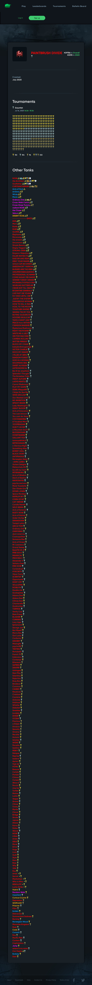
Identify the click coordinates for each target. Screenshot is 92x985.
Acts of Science (19, 510)
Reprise (16, 756)
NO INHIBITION (19, 400)
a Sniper (16, 724)
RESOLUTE (17, 884)
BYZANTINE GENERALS (22, 291)
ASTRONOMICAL (20, 368)
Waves (15, 831)
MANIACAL (17, 556)
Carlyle (15, 772)
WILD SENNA (18, 507)
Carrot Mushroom (20, 384)
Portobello (17, 652)
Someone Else (18, 539)
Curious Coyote (19, 898)
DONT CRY (17, 582)
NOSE (15, 834)
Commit (16, 933)
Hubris (15, 890)
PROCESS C (17, 558)
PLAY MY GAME (19, 387)
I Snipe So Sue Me (20, 392)
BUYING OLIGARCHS (21, 315)
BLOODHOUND (19, 433)
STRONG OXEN (19, 251)
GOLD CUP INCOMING (22, 264)
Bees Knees (17, 614)
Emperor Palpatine (20, 253)
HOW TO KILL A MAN (21, 304)
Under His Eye (18, 518)
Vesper (15, 799)
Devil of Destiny (19, 478)
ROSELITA (16, 588)
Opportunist (18, 580)
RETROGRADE (18, 443)
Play (24, 6)
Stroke (15, 818)
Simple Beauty (19, 245)
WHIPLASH (17, 903)
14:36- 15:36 (29, 111)
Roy (14, 935)
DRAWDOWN (18, 521)
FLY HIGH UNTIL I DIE (21, 296)
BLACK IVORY (18, 454)
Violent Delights (19, 465)
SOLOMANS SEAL (20, 363)
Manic (15, 197)
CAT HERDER (18, 502)
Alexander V (18, 561)
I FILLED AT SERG (20, 355)
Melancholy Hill (19, 467)
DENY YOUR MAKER (21, 261)
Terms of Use (64, 980)
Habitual (16, 703)
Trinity (15, 807)
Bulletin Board (79, 6)
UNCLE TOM (17, 526)
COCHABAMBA (19, 419)
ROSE (15, 178)
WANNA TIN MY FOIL (21, 312)
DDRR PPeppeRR (19, 390)
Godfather (17, 184)
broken (15, 911)
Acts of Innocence (20, 411)
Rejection (16, 678)
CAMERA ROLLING (20, 339)
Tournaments (59, 6)
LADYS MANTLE (19, 382)
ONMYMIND (17, 531)
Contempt (17, 660)
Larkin (15, 796)
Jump (15, 946)
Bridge (15, 815)
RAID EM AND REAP (21, 259)
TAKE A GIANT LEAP (21, 320)
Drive (15, 847)
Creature (16, 695)
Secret (15, 876)
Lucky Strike (17, 887)
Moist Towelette (19, 486)
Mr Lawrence (18, 545)
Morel (15, 844)
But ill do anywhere (21, 371)
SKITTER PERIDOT (20, 342)
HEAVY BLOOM (19, 408)
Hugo (15, 850)
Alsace (15, 823)
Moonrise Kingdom (21, 924)
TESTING (16, 649)
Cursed (15, 780)
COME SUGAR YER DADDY (24, 277)
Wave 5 (16, 783)
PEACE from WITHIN (21, 323)
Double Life (17, 590)
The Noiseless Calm (21, 376)
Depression (17, 900)
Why (14, 866)
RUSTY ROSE (18, 513)
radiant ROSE (18, 208)
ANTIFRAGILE (18, 457)
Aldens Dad (17, 598)
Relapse (16, 753)
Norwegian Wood (20, 922)
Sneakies (16, 711)
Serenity (16, 729)
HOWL (15, 767)
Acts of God (18, 189)
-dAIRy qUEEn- (19, 462)
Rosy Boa (16, 681)
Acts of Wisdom (19, 475)
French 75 (16, 655)
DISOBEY (16, 641)
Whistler (16, 705)
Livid (14, 852)
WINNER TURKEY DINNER (23, 280)
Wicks (15, 194)
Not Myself (17, 630)
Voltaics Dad (18, 564)
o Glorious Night (19, 446)
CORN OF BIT (18, 499)
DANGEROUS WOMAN (22, 302)
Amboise (16, 700)
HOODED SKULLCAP (21, 318)
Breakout (16, 684)
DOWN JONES (19, 491)
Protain (15, 775)
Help (28, 980)
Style (14, 858)
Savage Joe (18, 628)
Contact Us (38, 980)
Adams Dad (17, 596)
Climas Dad (17, 601)
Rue (14, 871)
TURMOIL (16, 609)
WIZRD (15, 743)
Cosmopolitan (19, 537)
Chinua (15, 777)
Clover (15, 812)
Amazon (16, 727)
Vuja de (16, 764)
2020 (77, 55)
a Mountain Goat (20, 430)
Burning (16, 919)
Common (16, 687)
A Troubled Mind (19, 422)
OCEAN (16, 719)
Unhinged (16, 671)
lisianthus (16, 676)
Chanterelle (17, 604)
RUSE (14, 229)
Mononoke (17, 237)
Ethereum (16, 662)
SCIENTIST (17, 577)
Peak (14, 927)
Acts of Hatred (19, 515)
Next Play (16, 673)
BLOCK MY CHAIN (20, 344)
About (9, 980)
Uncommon (17, 243)
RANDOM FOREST (20, 358)
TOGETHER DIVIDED (21, 309)
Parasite (16, 745)
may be (16, 788)
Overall (76, 53)
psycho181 (17, 646)
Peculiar (16, 735)
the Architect (18, 181)
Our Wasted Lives (20, 398)
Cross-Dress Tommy (21, 205)
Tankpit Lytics (18, 523)
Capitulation (18, 943)
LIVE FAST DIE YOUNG (22, 293)
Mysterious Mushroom (22, 328)
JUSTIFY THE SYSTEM (21, 299)
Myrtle (15, 809)
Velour (15, 213)
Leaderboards (39, 6)
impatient (17, 895)
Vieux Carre (17, 574)
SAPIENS (16, 665)
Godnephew (18, 593)
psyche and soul (19, 483)
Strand (15, 802)
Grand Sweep (18, 547)
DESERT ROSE (18, 216)
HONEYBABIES (19, 435)
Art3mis (16, 192)
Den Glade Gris (19, 489)
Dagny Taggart (19, 248)
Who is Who (18, 882)
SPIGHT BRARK (19, 403)
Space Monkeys (19, 494)
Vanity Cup (17, 612)
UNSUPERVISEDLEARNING (23, 272)
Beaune (16, 769)
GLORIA (16, 232)
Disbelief (16, 708)
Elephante (17, 235)
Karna (15, 826)
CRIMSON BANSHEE (21, 325)
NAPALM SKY (18, 497)
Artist (15, 874)
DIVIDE (15, 716)
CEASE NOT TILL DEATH (22, 288)
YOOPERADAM (19, 424)
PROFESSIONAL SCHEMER (23, 275)
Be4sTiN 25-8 (18, 550)
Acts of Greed (18, 542)
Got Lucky (17, 636)
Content (16, 941)
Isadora (16, 759)
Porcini (15, 786)
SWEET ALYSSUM (20, 366)
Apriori (15, 761)
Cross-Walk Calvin (21, 203)
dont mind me (18, 534)
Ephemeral (17, 625)
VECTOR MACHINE (20, 336)
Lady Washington (20, 406)
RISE (14, 221)
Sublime (16, 748)
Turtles (15, 791)
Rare (14, 860)
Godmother (17, 606)
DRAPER (16, 668)
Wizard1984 (17, 585)
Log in (20, 18)
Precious (16, 721)
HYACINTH (17, 572)
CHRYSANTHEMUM (20, 187)
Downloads (19, 980)
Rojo (14, 863)
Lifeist (15, 836)
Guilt (14, 855)
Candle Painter (19, 505)
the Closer (17, 211)
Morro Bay (17, 633)
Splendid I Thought (21, 374)
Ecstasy (16, 954)
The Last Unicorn (20, 414)
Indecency (17, 657)
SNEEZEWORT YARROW (23, 267)
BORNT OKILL (18, 451)
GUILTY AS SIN (19, 427)
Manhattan (17, 879)
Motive (15, 793)
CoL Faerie (17, 951)
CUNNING (17, 620)
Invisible (16, 713)
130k (14, 868)
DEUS (14, 842)
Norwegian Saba (20, 459)
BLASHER (16, 617)
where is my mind (20, 949)
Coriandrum (18, 569)
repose (15, 820)
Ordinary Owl (18, 200)
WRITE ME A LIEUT (20, 334)
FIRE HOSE (17, 566)
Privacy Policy (51, 980)
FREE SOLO (17, 553)
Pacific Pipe (17, 938)
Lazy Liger (17, 622)
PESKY (15, 751)
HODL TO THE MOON (21, 307)
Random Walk (18, 892)
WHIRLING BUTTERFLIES (23, 285)
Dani (14, 957)
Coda (15, 930)
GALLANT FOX (19, 438)
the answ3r (17, 240)
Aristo (15, 839)
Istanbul (16, 740)
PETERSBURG (18, 473)
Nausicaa (16, 692)
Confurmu (17, 638)
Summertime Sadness (22, 917)
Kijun (14, 908)
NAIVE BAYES (18, 481)
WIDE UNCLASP (19, 395)
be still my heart (19, 470)
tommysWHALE (19, 441)
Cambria (16, 697)
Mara (15, 224)
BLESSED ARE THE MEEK (22, 269)
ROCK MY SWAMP (20, 352)
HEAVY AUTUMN (19, 379)
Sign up (37, 18)
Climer (15, 804)
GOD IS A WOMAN (20, 360)
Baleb (15, 227)
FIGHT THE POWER (20, 331)
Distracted (17, 914)
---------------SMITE (22, 219)
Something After (19, 449)
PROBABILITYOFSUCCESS (23, 283)
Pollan (15, 828)
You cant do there (20, 416)
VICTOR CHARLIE (20, 350)
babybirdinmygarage (22, 347)
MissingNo (17, 644)
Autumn (16, 737)
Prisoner (16, 906)
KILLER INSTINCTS (20, 256)
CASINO (16, 689)
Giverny (16, 732)
